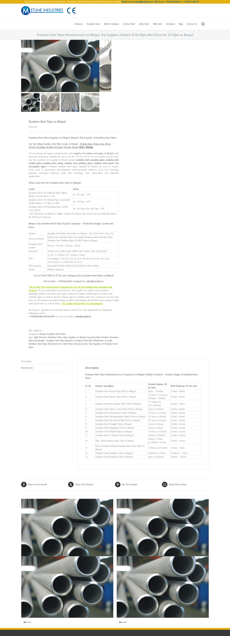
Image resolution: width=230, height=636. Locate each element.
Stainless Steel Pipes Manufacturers (45, 344)
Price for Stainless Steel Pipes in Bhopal (60, 182)
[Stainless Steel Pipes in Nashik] (163, 587)
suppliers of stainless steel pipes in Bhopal (93, 153)
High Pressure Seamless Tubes (48, 337)
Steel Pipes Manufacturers (75, 344)
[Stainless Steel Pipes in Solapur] (67, 529)
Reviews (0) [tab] (27, 368)
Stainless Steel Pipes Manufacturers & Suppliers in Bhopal (115, 374)
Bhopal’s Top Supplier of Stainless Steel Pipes (94, 137)
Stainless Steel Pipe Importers (60, 340)
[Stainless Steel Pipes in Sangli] (163, 529)
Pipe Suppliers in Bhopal (74, 337)
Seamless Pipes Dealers (98, 337)
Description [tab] (26, 361)
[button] (203, 23)
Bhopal (42, 334)
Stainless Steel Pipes (56, 334)
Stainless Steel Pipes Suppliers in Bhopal (49, 137)
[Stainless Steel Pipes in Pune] (67, 587)
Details (28, 622)
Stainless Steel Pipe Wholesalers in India (93, 340)
